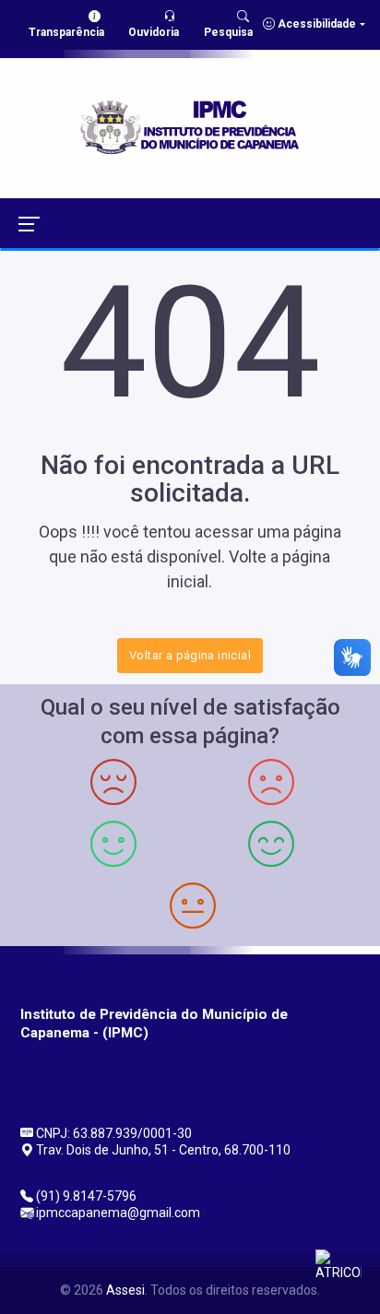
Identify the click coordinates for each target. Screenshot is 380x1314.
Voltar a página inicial (190, 655)
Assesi (125, 1290)
